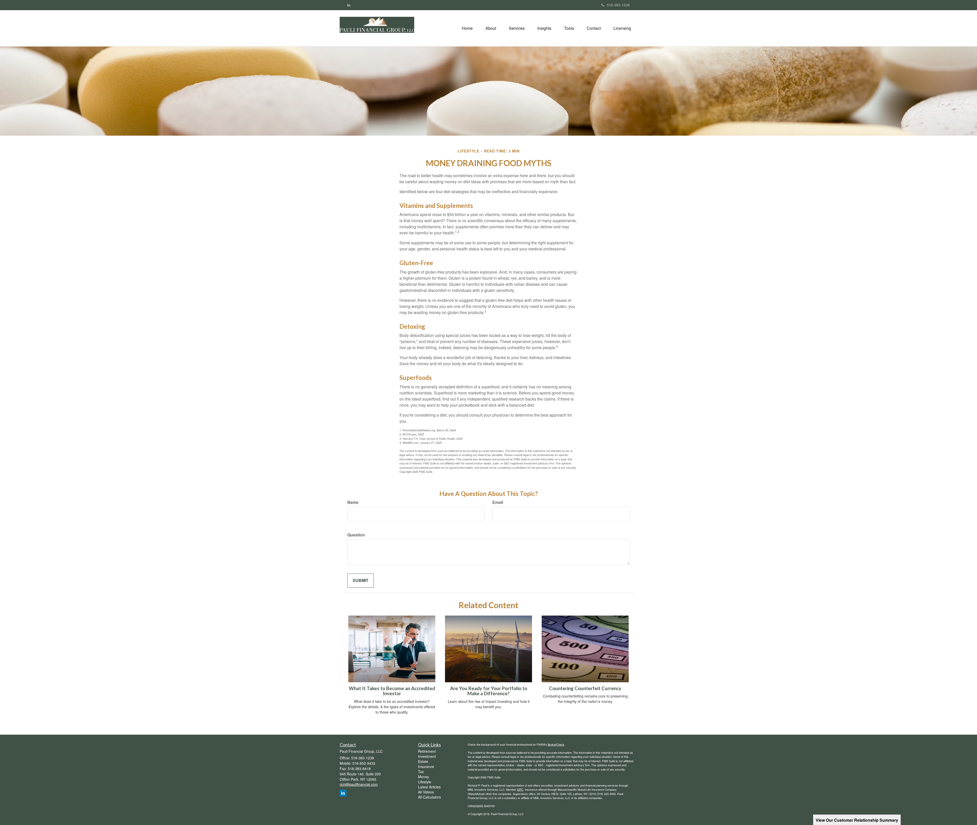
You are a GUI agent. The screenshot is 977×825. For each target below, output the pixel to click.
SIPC (520, 789)
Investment (427, 756)
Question (356, 535)
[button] (490, 28)
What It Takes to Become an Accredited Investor (392, 691)
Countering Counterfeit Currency (585, 688)
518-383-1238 (618, 4)
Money (423, 776)
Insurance (426, 766)
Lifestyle (424, 781)
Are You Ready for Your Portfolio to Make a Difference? (488, 691)
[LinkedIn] (348, 4)
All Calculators (429, 797)
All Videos (426, 791)
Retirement (427, 751)
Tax (421, 771)
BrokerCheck (556, 744)
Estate (423, 761)
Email (497, 502)
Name (352, 502)
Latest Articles (429, 786)
